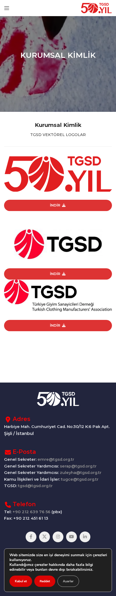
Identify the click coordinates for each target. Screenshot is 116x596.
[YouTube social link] (71, 536)
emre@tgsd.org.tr (55, 459)
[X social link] (44, 536)
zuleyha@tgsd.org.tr (80, 472)
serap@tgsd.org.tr (78, 466)
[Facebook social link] (31, 536)
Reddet (45, 581)
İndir (55, 205)
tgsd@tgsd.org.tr (35, 485)
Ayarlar (68, 581)
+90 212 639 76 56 (31, 511)
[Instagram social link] (58, 536)
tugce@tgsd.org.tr (79, 479)
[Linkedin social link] (85, 536)
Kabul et (21, 581)
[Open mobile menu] (6, 8)
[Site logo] (96, 7)
